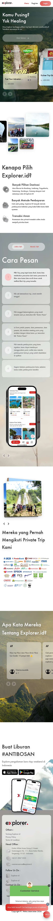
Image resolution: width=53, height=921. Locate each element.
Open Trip (18, 247)
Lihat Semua (21, 38)
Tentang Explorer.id (13, 834)
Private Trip (34, 247)
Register (35, 3)
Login (45, 3)
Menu (26, 3)
